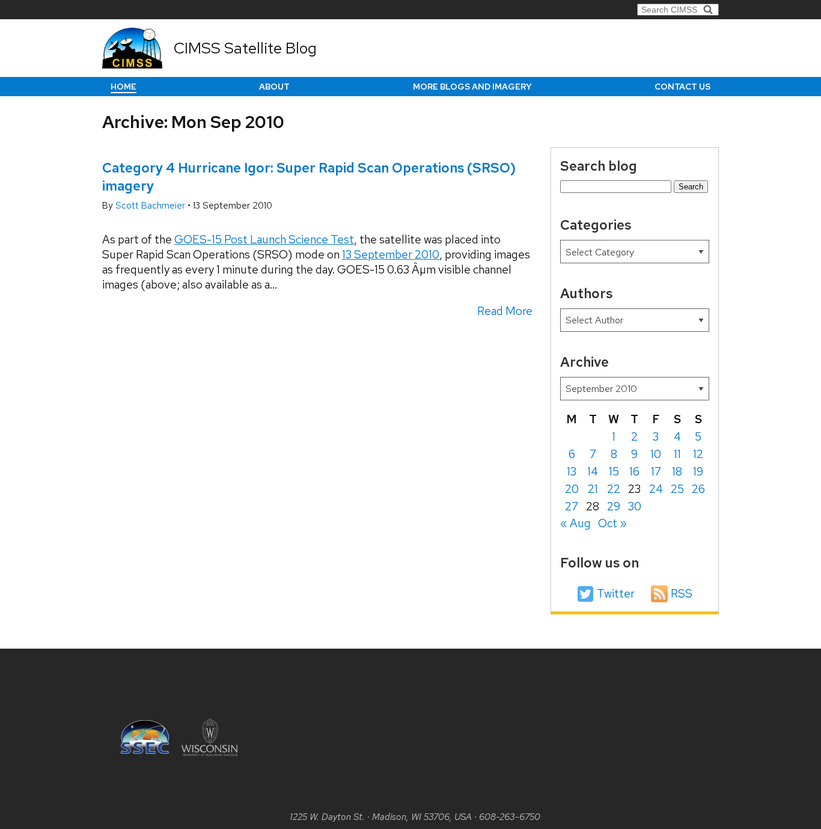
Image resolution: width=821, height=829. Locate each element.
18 (677, 471)
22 (613, 489)
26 (698, 489)
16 (634, 471)
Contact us (682, 86)
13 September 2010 (390, 254)
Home (123, 86)
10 (655, 454)
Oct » (612, 523)
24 (656, 489)
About (274, 86)
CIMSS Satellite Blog (245, 48)
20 (572, 489)
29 (613, 506)
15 (614, 471)
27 (571, 506)
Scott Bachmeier (151, 206)
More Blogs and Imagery (472, 86)
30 (634, 506)
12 (698, 454)
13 (571, 471)
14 (592, 471)
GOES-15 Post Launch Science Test (264, 239)
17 (656, 471)
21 (593, 489)
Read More (505, 311)
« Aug (575, 523)
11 (677, 454)
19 (698, 471)
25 (677, 489)
